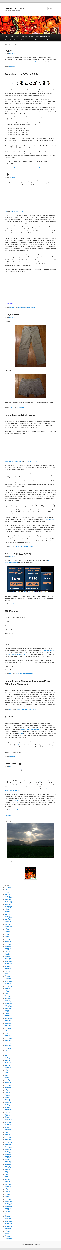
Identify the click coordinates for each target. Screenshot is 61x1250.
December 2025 (8, 901)
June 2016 (7, 1092)
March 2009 (7, 1216)
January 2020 (8, 1020)
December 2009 (8, 1201)
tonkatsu (33, 307)
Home (6, 36)
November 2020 (8, 1003)
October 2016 (8, 1085)
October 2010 (8, 1184)
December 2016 (8, 1082)
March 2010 (7, 1196)
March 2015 (7, 1117)
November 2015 (8, 1104)
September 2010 (8, 1186)
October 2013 (8, 1141)
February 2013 (8, 1148)
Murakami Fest (22, 39)
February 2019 (8, 1038)
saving (25, 546)
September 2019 (8, 1027)
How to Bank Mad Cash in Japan (20, 415)
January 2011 (8, 1181)
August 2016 (8, 1089)
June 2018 (7, 1052)
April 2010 (7, 1194)
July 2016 (7, 1090)
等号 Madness (11, 611)
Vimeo (21, 211)
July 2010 (7, 1189)
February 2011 (8, 1179)
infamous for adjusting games (36, 781)
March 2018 (7, 1057)
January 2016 (8, 1100)
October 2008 (8, 1225)
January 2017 (8, 1080)
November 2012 (8, 1151)
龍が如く (17, 800)
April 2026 (7, 894)
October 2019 (8, 1025)
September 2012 (8, 1154)
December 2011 (8, 1163)
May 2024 (7, 933)
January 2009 (8, 1220)
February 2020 (8, 1018)
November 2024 (8, 923)
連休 (36, 61)
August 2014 (8, 1129)
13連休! (8, 50)
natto (22, 546)
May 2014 (7, 1132)
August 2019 (8, 1028)
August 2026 (8, 887)
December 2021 (8, 981)
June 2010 (7, 1191)
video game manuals (34, 167)
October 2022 (8, 965)
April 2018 (7, 1055)
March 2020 (7, 1017)
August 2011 (8, 1169)
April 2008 (7, 1235)
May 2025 (7, 913)
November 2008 (8, 1223)
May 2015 (7, 1114)
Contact (17, 36)
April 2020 (7, 1015)
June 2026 (7, 891)
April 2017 (7, 1075)
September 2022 (8, 966)
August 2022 (8, 968)
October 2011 (8, 1166)
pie (23, 673)
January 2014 (8, 1139)
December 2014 (8, 1122)
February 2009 (8, 1218)
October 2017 (8, 1065)
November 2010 (8, 1183)
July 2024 (7, 929)
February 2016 (8, 1099)
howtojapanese (19, 745)
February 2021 (8, 998)
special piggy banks (50, 519)
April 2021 (7, 995)
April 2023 (7, 955)
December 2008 (8, 1221)
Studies (6, 473)
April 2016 (7, 1095)
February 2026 (8, 898)
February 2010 (8, 1198)
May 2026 (7, 893)
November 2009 (8, 1203)
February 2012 (8, 1159)
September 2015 (8, 1107)
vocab (10, 407)
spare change (30, 546)
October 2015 (8, 1105)
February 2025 (8, 918)
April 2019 (7, 1035)
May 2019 (7, 1033)
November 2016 (8, 1084)
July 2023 (7, 950)
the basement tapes (28, 673)
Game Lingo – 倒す (14, 763)
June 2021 (7, 991)
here (20, 670)
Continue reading (42, 706)
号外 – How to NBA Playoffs (18, 553)
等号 (52, 650)
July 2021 (7, 990)
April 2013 (7, 1146)
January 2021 (8, 1000)
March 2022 (7, 976)
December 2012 (8, 1149)
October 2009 (8, 1205)
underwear (21, 407)
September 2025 (8, 906)
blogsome (19, 709)
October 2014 (8, 1126)
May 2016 (7, 1094)
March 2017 (7, 1077)
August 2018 (8, 1048)
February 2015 (8, 1119)
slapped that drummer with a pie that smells (18, 654)
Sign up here (34, 861)
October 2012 (8, 1153)
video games (22, 167)
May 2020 (7, 1013)
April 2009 (7, 1215)
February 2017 (8, 1079)
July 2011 (7, 1171)
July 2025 (7, 909)
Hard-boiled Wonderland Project (43, 36)
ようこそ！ (10, 717)
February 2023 (8, 958)
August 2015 (8, 1109)
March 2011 (7, 1178)
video (12, 307)
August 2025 (8, 908)
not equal (20, 673)
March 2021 (7, 996)
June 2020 (7, 1012)
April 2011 (7, 1176)
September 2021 (8, 986)
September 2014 (8, 1127)
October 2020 (8, 1005)
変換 (10, 673)
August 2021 (8, 988)
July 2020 (7, 1010)
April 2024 (7, 934)
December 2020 (8, 1002)
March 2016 (7, 1097)
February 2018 (8, 1059)
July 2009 (7, 1210)
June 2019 (7, 1032)
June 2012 (7, 1158)
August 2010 (8, 1188)
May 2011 (7, 1174)
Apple (39, 882)
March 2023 (7, 956)
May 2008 (7, 1233)
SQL (30, 709)
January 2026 (8, 899)
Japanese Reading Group (11, 39)
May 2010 (7, 1193)
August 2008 (8, 1228)
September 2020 (8, 1007)
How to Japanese (14, 8)
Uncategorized (12, 66)
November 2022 (8, 963)
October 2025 (8, 904)
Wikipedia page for (46, 650)
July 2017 (7, 1070)
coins (19, 546)
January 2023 (8, 960)
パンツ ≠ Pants (12, 314)
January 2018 (8, 1060)
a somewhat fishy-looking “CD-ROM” (30, 729)
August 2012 (8, 1156)
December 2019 (8, 1022)
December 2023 (8, 941)
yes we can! (42, 167)
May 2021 (7, 993)
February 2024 (8, 938)
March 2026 (7, 896)
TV (13, 603)
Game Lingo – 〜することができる (21, 74)
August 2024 (8, 928)
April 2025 (7, 914)
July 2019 (7, 1030)
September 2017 (8, 1067)
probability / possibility (14, 167)
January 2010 (8, 1199)
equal (16, 673)
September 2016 (8, 1087)
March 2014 (7, 1136)
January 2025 (8, 919)
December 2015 (8, 1102)
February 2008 (8, 1238)
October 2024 (8, 924)
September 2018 (8, 1047)
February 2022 (8, 978)
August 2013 (8, 1144)
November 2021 (8, 983)
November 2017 (8, 1064)
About (11, 36)
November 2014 (8, 1124)
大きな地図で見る (9, 303)
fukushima (20, 307)
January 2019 (8, 1040)
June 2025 (7, 911)
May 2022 (7, 973)
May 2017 (7, 1074)
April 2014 (7, 1134)
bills (16, 546)
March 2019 (7, 1037)
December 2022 (8, 961)
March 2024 (7, 936)
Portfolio (37, 39)
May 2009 (7, 1213)
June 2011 (7, 1173)
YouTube (44, 882)
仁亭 (7, 174)
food (10, 307)
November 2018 (8, 1043)
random (10, 603)
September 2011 (8, 1168)
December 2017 (8, 1062)
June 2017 (7, 1072)
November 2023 (8, 943)
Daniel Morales (14, 211)
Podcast (30, 39)
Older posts (8, 815)
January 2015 (8, 1121)
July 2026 (7, 889)
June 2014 (7, 1131)
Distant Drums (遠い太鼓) (27, 36)
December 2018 (8, 1042)
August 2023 (8, 948)
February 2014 (8, 1137)
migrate (26, 709)
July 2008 (7, 1230)
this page (20, 733)
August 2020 (8, 1008)
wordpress (33, 709)
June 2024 (7, 931)
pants (17, 407)
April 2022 (7, 975)
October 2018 (8, 1045)
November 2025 (8, 903)
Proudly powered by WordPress (32, 1244)
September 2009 (8, 1206)
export (23, 709)
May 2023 (7, 953)
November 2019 (8, 1023)
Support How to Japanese (47, 39)
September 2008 (8, 1226)
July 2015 (7, 1111)
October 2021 (8, 985)
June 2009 (7, 1211)
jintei (24, 307)
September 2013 (8, 1142)
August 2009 (8, 1208)
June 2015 (7, 1112)
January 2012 (8, 1161)
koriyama (28, 307)
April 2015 (7, 1116)
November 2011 (8, 1164)
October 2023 (8, 944)
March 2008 (7, 1236)
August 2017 (8, 1069)
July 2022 (7, 970)
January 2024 (8, 939)
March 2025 (7, 916)
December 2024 (8, 921)
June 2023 (7, 951)
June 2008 (7, 1231)
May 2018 (7, 1054)
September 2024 (8, 926)
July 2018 (7, 1050)
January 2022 (8, 980)
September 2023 (8, 946)
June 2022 (7, 971)
